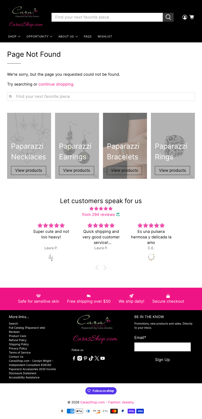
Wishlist (105, 36)
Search (13, 323)
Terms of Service (20, 352)
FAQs (88, 36)
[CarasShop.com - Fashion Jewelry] (26, 17)
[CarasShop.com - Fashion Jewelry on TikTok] (91, 359)
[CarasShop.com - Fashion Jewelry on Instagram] (79, 359)
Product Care (17, 336)
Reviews (14, 331)
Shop (12, 36)
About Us (66, 36)
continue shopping (55, 84)
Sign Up (162, 359)
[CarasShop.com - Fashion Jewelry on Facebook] (74, 359)
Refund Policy (18, 340)
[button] (98, 267)
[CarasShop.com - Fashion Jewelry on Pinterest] (85, 359)
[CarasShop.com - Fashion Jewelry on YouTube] (102, 359)
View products (28, 170)
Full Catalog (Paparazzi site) (27, 327)
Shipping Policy (19, 344)
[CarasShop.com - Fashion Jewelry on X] (96, 359)
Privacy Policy (18, 348)
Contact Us (16, 356)
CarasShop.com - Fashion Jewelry (107, 402)
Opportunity (37, 36)
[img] (101, 209)
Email (140, 337)
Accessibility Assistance (24, 377)
